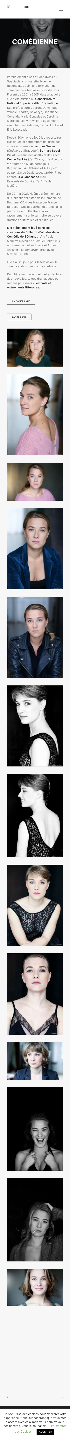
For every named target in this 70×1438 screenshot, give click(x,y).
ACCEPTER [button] (45, 1431)
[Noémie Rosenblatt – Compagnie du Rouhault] (25, 9)
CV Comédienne (21, 301)
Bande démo (19, 317)
